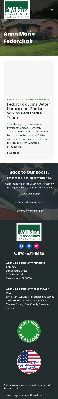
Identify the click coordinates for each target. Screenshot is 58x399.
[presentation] (29, 77)
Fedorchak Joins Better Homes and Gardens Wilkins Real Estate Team (28, 111)
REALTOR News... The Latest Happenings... (28, 99)
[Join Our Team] (29, 331)
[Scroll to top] (51, 390)
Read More (14, 153)
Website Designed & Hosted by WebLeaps (24, 395)
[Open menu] (51, 9)
